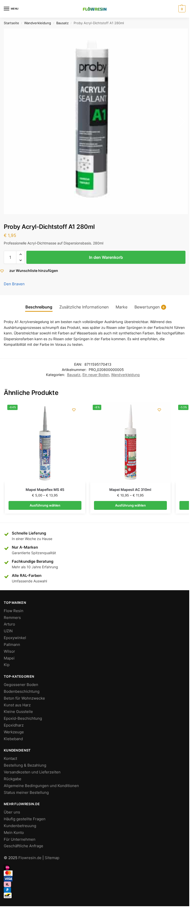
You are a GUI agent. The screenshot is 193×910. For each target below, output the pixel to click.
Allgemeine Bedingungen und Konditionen (41, 785)
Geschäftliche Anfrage (23, 846)
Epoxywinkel (15, 638)
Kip (7, 665)
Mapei (9, 658)
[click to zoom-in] (96, 121)
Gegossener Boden (21, 684)
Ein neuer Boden (95, 375)
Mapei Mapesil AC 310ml (130, 490)
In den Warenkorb (106, 257)
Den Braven (14, 283)
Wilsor (9, 651)
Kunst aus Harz (17, 705)
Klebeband (13, 739)
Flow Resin (13, 611)
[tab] (38, 307)
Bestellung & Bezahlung (25, 765)
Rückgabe (12, 779)
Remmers (12, 617)
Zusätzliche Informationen (84, 307)
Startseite (11, 23)
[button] (20, 254)
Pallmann (12, 644)
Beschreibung (38, 307)
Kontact (10, 758)
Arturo (9, 624)
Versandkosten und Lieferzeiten (32, 772)
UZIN (8, 631)
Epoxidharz (14, 725)
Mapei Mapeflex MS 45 (45, 490)
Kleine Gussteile (18, 711)
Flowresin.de (29, 858)
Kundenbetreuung (20, 826)
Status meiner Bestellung (26, 792)
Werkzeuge (14, 732)
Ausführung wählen (45, 505)
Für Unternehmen (19, 839)
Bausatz (62, 23)
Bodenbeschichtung (21, 691)
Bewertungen (149, 307)
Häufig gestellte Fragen (24, 819)
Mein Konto (14, 832)
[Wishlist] (74, 410)
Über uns (12, 812)
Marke (121, 307)
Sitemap (52, 858)
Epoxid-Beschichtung (23, 718)
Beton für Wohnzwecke (24, 698)
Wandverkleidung (37, 23)
